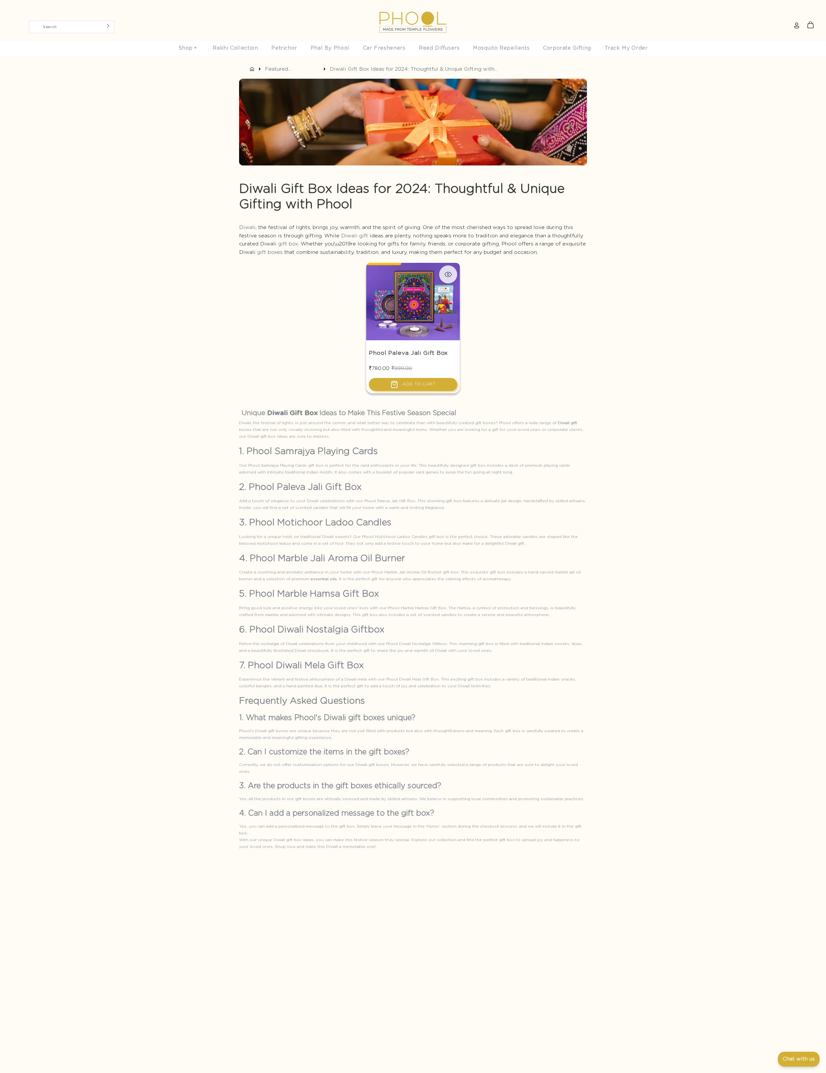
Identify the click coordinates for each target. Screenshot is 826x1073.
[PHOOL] (413, 7)
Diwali (247, 227)
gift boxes (270, 252)
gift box (288, 243)
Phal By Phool (330, 48)
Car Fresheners (384, 48)
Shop (187, 48)
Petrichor (284, 48)
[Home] (252, 69)
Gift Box (304, 413)
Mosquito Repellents (501, 48)
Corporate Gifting (567, 48)
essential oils (323, 579)
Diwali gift (354, 235)
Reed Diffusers (439, 48)
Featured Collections (280, 70)
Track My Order (626, 48)
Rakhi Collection (235, 48)
